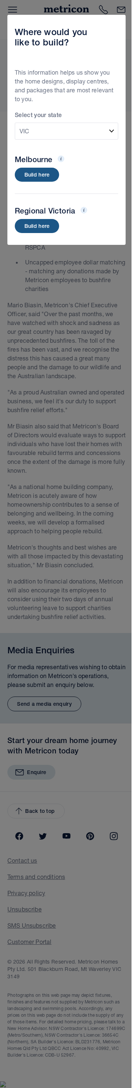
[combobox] (66, 131)
